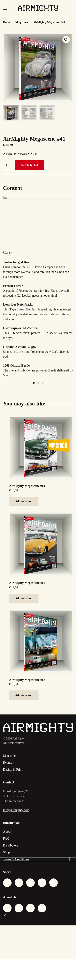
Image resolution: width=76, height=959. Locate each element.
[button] (5, 8)
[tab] (34, 383)
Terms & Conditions (16, 859)
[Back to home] (38, 8)
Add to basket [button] (23, 501)
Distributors (10, 845)
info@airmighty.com (16, 810)
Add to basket (29, 165)
